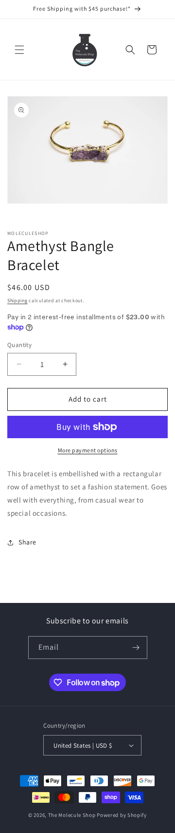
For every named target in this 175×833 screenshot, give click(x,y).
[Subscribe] (136, 647)
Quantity (19, 345)
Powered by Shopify (122, 815)
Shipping (17, 300)
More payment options (88, 450)
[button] (19, 49)
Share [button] (27, 542)
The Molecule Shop (72, 815)
